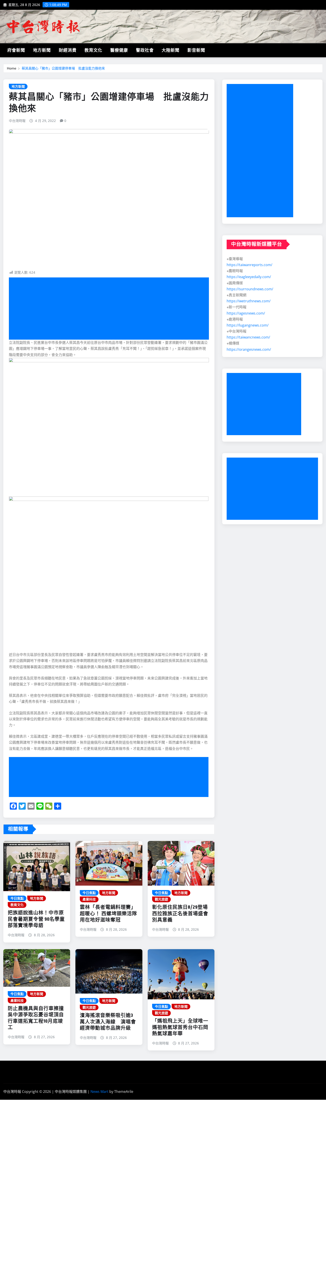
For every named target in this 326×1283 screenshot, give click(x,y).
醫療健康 (119, 50)
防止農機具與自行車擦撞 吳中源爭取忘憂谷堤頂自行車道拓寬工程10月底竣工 (36, 1018)
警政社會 (145, 50)
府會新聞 (16, 50)
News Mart (99, 1091)
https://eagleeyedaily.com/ (249, 276)
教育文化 (93, 50)
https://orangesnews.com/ (249, 349)
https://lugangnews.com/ (248, 325)
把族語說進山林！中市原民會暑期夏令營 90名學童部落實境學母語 (36, 919)
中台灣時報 (17, 120)
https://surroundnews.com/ (250, 289)
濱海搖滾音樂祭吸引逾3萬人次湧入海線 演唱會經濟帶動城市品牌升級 (108, 1022)
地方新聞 (42, 50)
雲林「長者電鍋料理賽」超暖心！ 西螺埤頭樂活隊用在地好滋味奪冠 (108, 914)
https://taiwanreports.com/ (249, 264)
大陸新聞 (170, 50)
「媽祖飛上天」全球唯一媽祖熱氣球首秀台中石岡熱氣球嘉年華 (180, 1027)
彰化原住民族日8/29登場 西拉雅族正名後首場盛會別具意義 (180, 914)
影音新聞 (196, 50)
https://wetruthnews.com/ (249, 301)
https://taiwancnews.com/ (248, 337)
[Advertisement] (111, 309)
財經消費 (68, 50)
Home (11, 68)
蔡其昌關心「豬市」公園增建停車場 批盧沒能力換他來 (63, 68)
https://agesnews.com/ (246, 313)
